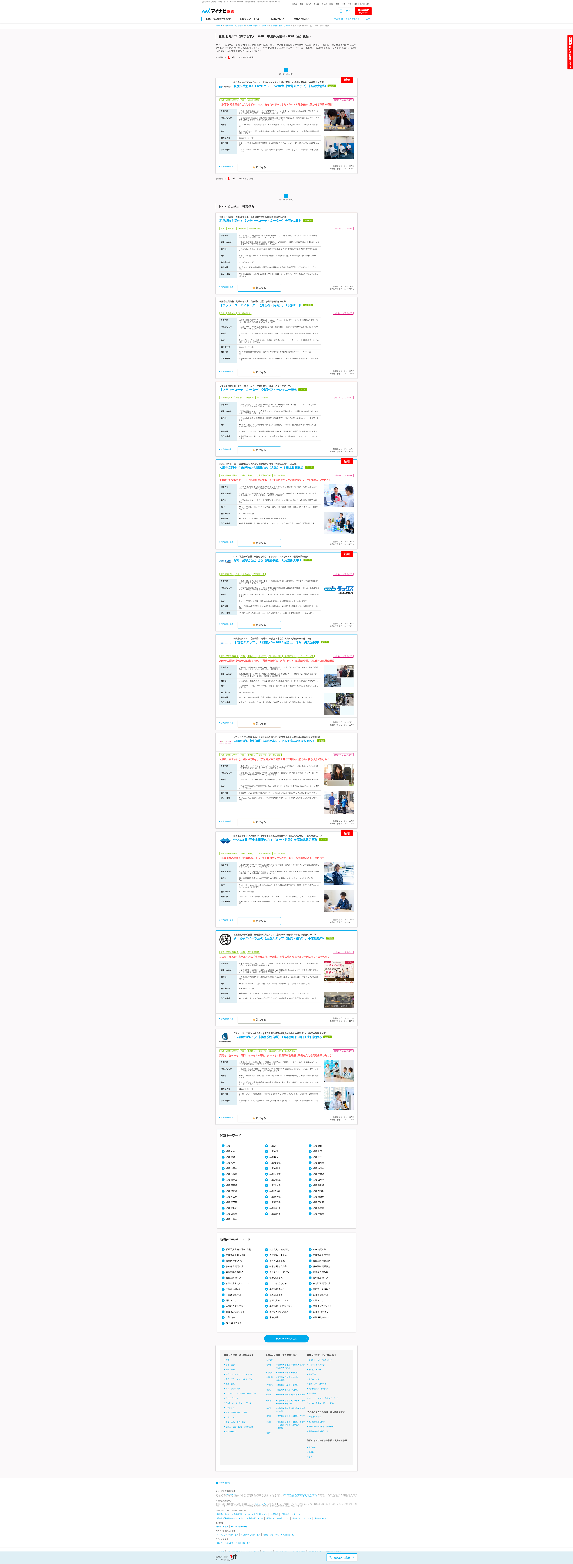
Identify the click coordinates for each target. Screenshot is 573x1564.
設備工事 (312, 1374)
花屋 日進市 (275, 1174)
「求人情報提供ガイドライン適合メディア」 (302, 1496)
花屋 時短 (273, 1157)
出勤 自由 (230, 1317)
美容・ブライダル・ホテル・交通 (239, 1379)
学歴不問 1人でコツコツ (280, 1306)
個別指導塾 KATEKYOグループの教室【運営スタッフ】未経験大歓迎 (279, 86)
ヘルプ (367, 19)
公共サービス (231, 1432)
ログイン (348, 11)
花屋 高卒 (230, 1162)
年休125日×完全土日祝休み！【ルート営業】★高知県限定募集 (275, 839)
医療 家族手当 (276, 1295)
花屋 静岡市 (275, 1213)
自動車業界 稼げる (234, 1272)
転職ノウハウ (278, 19)
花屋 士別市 (318, 1162)
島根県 (287, 1408)
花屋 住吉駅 (275, 1162)
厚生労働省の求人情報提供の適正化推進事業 (299, 1494)
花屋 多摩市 (318, 1168)
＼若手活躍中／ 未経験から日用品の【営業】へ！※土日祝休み (261, 467)
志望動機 (274, 1514)
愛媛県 (295, 1416)
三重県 (302, 1395)
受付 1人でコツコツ (278, 1312)
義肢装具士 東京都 (321, 1255)
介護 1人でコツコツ (235, 1312)
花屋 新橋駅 (275, 1196)
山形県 (280, 1368)
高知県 (302, 1416)
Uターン (297, 1514)
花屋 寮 (272, 1145)
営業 (227, 1360)
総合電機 (312, 1393)
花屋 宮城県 (275, 1185)
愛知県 (295, 1395)
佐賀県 (287, 1422)
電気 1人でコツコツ (235, 1300)
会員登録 (363, 11)
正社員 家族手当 (320, 1295)
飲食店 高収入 (276, 1278)
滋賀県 (280, 1401)
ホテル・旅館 (314, 1379)
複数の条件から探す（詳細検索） (322, 1427)
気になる (261, 167)
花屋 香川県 (318, 1185)
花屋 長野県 (231, 1185)
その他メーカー (315, 1370)
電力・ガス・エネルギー (318, 1384)
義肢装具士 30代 (234, 1261)
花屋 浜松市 (231, 1213)
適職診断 (252, 1518)
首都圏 (316, 4)
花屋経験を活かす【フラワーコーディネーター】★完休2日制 (260, 220)
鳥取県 (280, 1408)
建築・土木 (230, 1417)
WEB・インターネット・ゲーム (238, 1403)
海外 (368, 4)
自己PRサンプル (260, 1514)
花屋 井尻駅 (231, 1196)
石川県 (287, 1390)
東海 (337, 4)
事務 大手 (273, 1317)
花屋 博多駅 (275, 1191)
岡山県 (295, 1408)
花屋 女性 (317, 1157)
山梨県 (287, 1385)
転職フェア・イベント (251, 19)
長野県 (295, 1385)
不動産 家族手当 (233, 1295)
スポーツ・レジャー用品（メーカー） (324, 1398)
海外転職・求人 (289, 1535)
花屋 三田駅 (231, 1202)
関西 (343, 4)
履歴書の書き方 (223, 1514)
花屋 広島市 (231, 1219)
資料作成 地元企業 (234, 1266)
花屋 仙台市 (231, 1174)
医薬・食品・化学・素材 (235, 1422)
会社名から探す (315, 1417)
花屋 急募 (317, 1145)
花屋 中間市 (275, 1168)
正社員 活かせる (320, 1312)
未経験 (311, 1452)
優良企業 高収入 (233, 1278)
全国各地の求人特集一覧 (318, 1431)
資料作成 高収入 (320, 1278)
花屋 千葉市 (318, 1213)
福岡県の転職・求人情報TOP (257, 26)
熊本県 (302, 1422)
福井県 (295, 1390)
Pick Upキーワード (240, 1527)
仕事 (261, 1518)
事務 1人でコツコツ (322, 1306)
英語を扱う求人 (244, 1543)
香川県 (287, 1416)
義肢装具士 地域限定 (279, 1249)
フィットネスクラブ (317, 1365)
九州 (362, 4)
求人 (226, 1527)
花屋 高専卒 (275, 1202)
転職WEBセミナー (322, 1518)
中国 (349, 4)
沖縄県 (280, 1428)
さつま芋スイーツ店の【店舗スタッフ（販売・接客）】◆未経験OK (278, 938)
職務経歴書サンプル (242, 1514)
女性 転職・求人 (271, 1535)
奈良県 (280, 1404)
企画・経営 (230, 1365)
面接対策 (270, 1518)
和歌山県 (288, 1404)
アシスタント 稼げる (279, 1272)
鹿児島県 (295, 1425)
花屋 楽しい (231, 1208)
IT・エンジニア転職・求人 (227, 1535)
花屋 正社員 (318, 1202)
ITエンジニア (231, 1408)
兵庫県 (302, 1401)
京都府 (287, 1401)
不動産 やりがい (233, 1289)
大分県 (280, 1425)
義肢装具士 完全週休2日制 (238, 1249)
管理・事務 (230, 1370)
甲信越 (324, 4)
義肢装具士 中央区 (278, 1255)
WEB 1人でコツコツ (235, 1306)
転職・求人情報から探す (218, 19)
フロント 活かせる (278, 1283)
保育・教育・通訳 (233, 1389)
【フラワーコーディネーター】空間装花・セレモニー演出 (258, 389)
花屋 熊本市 (318, 1208)
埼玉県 (280, 1377)
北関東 (308, 4)
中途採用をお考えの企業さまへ (347, 19)
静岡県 (287, 1395)
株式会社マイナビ (233, 1494)
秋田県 (302, 1365)
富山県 (280, 1390)
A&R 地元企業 (319, 1249)
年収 (242, 1518)
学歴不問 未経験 (277, 1289)
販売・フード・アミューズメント (239, 1374)
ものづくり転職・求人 (251, 1535)
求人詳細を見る (227, 166)
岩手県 (287, 1365)
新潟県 (280, 1385)
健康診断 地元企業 (278, 1266)
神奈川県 (281, 1380)
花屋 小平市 (231, 1168)
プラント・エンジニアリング (320, 1360)
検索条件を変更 (342, 1557)
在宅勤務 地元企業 (321, 1283)
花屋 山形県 (318, 1179)
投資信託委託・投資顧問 (318, 1389)
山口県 (280, 1411)
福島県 (287, 1368)
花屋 (228, 1145)
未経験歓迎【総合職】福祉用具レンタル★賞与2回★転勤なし (274, 741)
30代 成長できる (234, 1323)
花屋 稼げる (275, 1208)
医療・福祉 (230, 1384)
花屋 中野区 (318, 1174)
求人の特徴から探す (317, 1422)
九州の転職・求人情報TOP (235, 26)
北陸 (331, 4)
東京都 (295, 1377)
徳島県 (280, 1416)
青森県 (280, 1365)
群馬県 (295, 1373)
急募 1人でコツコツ (278, 1300)
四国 (356, 4)
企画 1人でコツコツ (322, 1300)
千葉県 (287, 1377)
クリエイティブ (232, 1398)
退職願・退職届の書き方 (227, 1518)
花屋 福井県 (231, 1191)
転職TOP (219, 26)
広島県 (302, 1408)
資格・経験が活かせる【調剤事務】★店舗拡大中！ (267, 560)
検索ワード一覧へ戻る (286, 1338)
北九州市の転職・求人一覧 (281, 26)
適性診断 (285, 1514)
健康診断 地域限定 (321, 1266)
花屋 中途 (273, 1151)
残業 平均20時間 (321, 1317)
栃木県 (287, 1373)
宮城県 (295, 1365)
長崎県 (295, 1422)
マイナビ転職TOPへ (227, 1483)
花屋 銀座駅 (318, 1196)
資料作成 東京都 (277, 1261)
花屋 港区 (230, 1157)
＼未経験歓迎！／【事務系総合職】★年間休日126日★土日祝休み (277, 1037)
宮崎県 (287, 1425)
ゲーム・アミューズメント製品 (321, 1403)
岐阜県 (280, 1395)
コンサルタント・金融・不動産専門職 (241, 1393)
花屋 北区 (317, 1151)
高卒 (310, 1457)
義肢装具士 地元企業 (235, 1255)
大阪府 (295, 1401)
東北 (301, 4)
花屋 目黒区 (231, 1179)
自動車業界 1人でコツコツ (238, 1283)
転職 (219, 1527)
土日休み (312, 1447)
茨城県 (280, 1373)
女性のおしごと (301, 19)
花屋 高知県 (275, 1179)
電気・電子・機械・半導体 (236, 1412)
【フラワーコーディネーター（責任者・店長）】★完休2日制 (260, 305)
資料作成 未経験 (320, 1272)
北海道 (294, 4)
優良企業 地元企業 (321, 1261)
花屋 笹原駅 (318, 1191)
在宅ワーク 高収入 (321, 1289)
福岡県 (280, 1422)
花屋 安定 (230, 1151)
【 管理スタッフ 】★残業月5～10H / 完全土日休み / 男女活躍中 (276, 642)
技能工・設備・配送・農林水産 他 (239, 1427)
